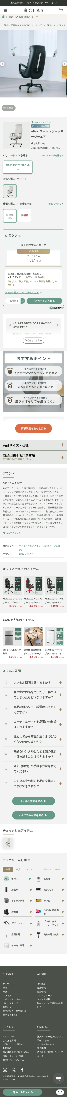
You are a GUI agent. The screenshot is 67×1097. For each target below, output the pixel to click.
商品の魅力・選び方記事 (14, 1011)
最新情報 (41, 991)
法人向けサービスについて (50, 1036)
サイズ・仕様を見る (51, 155)
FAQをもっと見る (33, 340)
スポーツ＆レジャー (50, 869)
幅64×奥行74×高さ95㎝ (18, 167)
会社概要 (41, 984)
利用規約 (7, 1048)
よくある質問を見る (31, 801)
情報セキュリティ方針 (13, 1056)
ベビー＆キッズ (10, 1003)
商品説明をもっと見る (33, 428)
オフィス (30, 869)
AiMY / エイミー (27, 554)
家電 (8, 869)
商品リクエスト (10, 1015)
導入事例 (41, 1048)
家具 (49, 25)
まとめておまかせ (45, 1044)
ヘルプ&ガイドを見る (31, 815)
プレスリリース (44, 995)
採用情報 (41, 987)
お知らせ (7, 1007)
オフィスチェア (26, 545)
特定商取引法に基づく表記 (16, 1052)
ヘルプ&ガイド (10, 1036)
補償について (54, 203)
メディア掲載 (43, 999)
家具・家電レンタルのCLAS (17, 25)
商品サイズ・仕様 (16, 445)
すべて (39, 25)
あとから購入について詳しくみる (22, 292)
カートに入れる (46, 300)
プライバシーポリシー (13, 1044)
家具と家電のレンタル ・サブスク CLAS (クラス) (34, 2)
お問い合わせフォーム (13, 1060)
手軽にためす (43, 1040)
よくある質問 (9, 1040)
